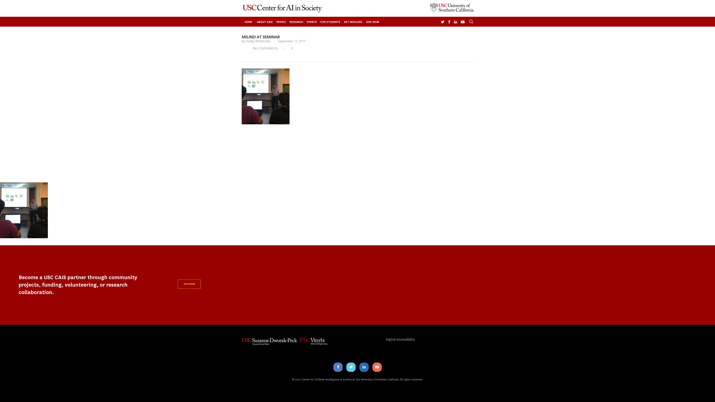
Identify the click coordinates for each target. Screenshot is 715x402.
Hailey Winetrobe (258, 41)
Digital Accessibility (400, 339)
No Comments (265, 48)
